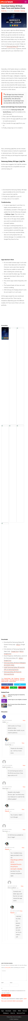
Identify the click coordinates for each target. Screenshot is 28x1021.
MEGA (18, 644)
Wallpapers (6, 1013)
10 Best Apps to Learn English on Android (17, 699)
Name (2, 982)
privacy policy (8, 967)
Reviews (25, 1010)
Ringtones (16, 678)
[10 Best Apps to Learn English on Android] (4, 701)
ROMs (19, 1010)
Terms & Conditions (17, 1016)
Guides (14, 1010)
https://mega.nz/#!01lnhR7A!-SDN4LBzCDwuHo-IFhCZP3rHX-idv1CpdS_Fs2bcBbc (17, 864)
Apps (2, 1010)
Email (11, 982)
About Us (12, 1013)
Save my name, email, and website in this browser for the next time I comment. (13, 991)
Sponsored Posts (21, 1013)
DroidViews (6, 2)
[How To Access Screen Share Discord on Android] (4, 706)
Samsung (23, 10)
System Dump (12, 681)
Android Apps (7, 678)
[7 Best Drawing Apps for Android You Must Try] (4, 696)
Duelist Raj (3, 10)
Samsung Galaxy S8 (12, 46)
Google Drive (15, 651)
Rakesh (7, 811)
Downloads (17, 10)
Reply (24, 720)
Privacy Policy (9, 1016)
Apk (12, 678)
